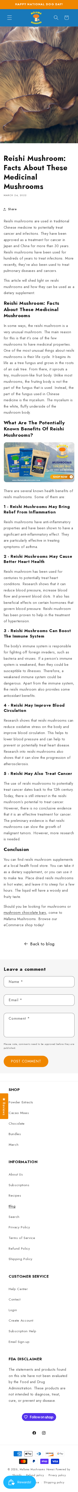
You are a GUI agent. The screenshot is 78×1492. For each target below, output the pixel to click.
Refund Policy (19, 1248)
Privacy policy (57, 1475)
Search (14, 1216)
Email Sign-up (19, 1341)
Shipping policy (54, 1482)
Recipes (15, 1195)
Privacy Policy (19, 1227)
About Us (16, 1174)
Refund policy (35, 1475)
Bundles (15, 1134)
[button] (9, 17)
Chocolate (17, 1123)
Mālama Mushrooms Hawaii (37, 1469)
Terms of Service (22, 1238)
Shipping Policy (20, 1259)
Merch (13, 1144)
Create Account (21, 1320)
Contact (15, 1299)
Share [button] (12, 209)
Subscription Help (22, 1331)
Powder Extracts (21, 1102)
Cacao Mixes (19, 1113)
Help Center (18, 1289)
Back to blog (42, 944)
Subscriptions (19, 1185)
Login (13, 1310)
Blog (12, 1206)
